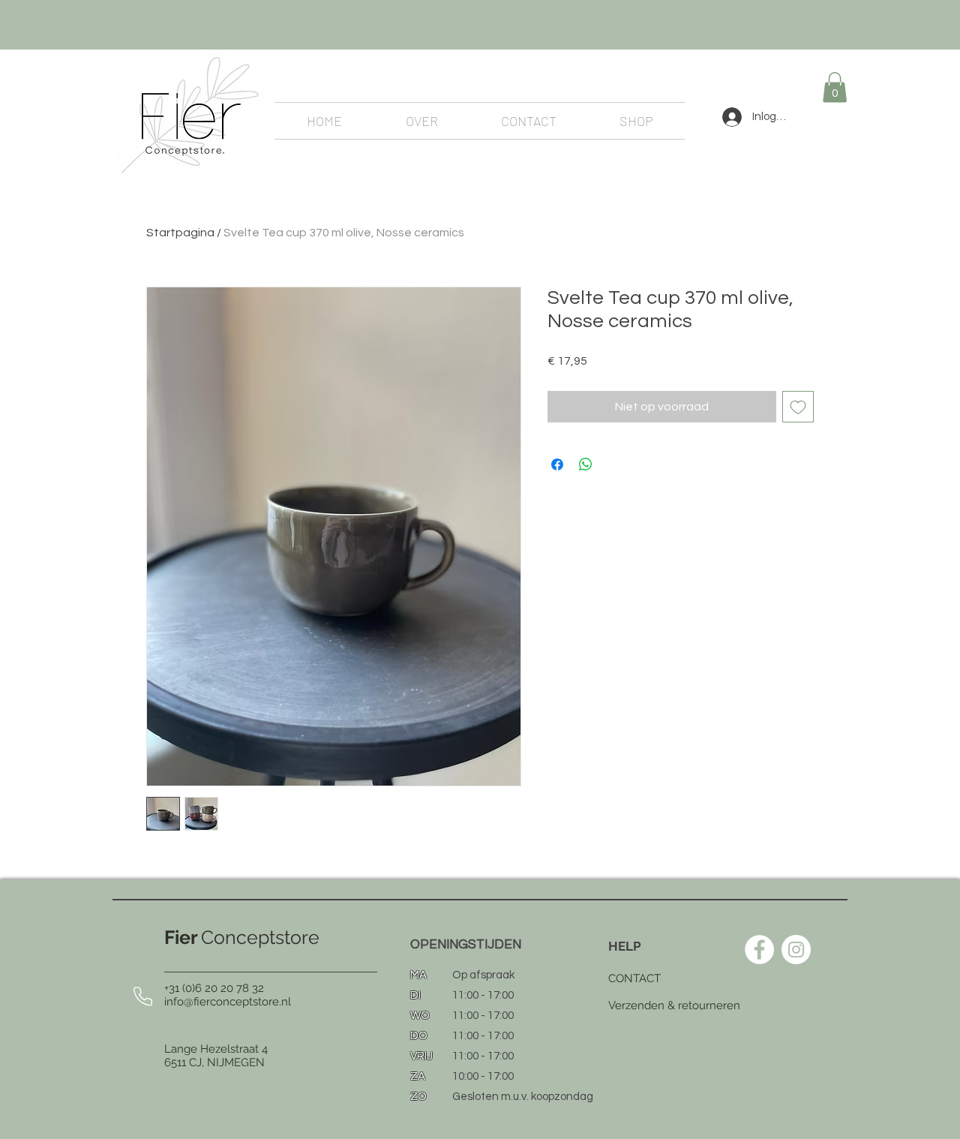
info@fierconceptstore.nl (227, 1001)
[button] (835, 87)
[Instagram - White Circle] (796, 949)
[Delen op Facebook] (557, 464)
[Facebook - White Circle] (759, 949)
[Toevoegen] (798, 406)
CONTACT (634, 978)
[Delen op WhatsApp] (586, 464)
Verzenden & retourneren (674, 1005)
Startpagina (180, 233)
